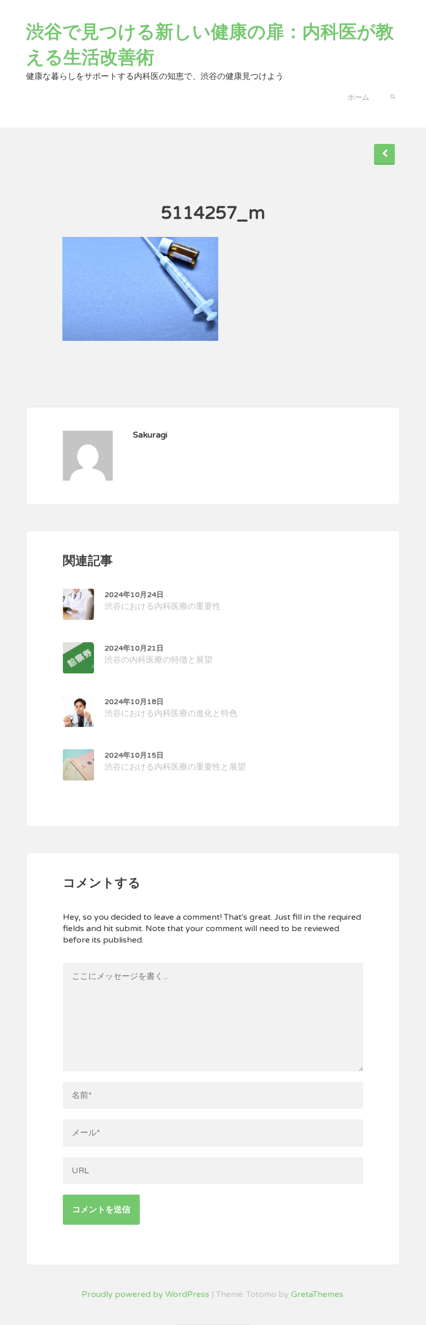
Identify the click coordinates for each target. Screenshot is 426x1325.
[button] (392, 95)
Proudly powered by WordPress (145, 1294)
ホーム (358, 97)
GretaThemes (317, 1294)
